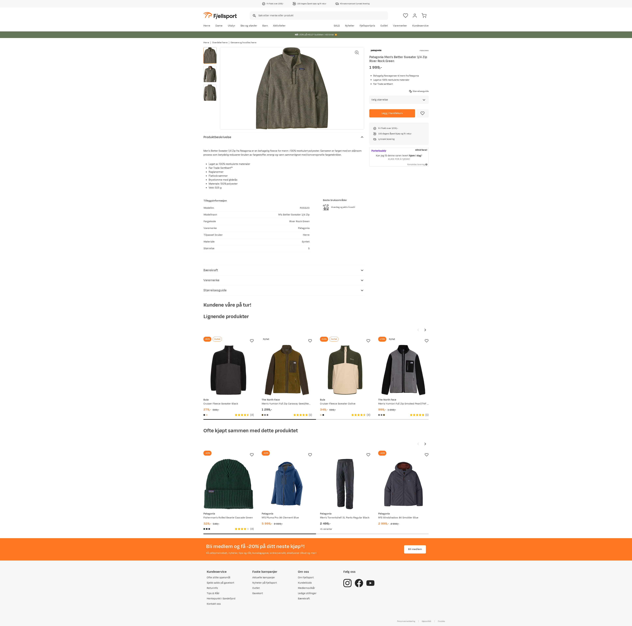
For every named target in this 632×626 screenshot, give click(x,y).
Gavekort (257, 593)
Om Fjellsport (306, 577)
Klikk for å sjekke (399, 159)
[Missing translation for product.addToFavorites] (422, 113)
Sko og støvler (248, 25)
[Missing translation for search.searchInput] (254, 15)
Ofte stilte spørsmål (218, 577)
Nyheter (350, 25)
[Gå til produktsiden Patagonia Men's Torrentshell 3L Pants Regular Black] (345, 484)
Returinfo (212, 588)
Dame (219, 25)
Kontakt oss (214, 604)
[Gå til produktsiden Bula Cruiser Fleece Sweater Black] (228, 370)
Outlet (384, 25)
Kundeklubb (305, 583)
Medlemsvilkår (306, 588)
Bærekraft (304, 598)
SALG (337, 25)
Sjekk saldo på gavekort (220, 583)
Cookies (441, 621)
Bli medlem (415, 549)
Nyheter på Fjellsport (264, 583)
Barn (265, 25)
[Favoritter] (405, 15)
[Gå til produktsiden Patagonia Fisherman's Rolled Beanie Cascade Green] (228, 484)
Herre (206, 25)
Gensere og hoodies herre (243, 42)
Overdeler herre (220, 42)
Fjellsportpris (367, 25)
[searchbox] (323, 15)
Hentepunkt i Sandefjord (221, 598)
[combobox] (319, 16)
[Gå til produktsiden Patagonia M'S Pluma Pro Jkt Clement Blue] (287, 484)
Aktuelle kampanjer (263, 577)
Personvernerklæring (406, 621)
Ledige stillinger (307, 593)
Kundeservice (420, 25)
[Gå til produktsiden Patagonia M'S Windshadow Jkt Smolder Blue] (403, 484)
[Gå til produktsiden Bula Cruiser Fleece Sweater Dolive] (345, 370)
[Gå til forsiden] (220, 15)
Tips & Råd (213, 593)
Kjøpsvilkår (426, 621)
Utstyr (231, 25)
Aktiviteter (279, 25)
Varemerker (400, 25)
